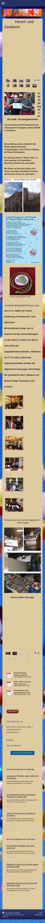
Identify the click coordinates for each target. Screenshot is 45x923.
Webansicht (39, 915)
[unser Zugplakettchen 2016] (22, 281)
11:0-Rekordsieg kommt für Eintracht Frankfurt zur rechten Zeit (21, 796)
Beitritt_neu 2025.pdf (20, 675)
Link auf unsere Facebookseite (22, 753)
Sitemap (17, 913)
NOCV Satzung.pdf (20, 684)
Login (41, 912)
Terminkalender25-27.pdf (22, 692)
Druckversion (9, 913)
